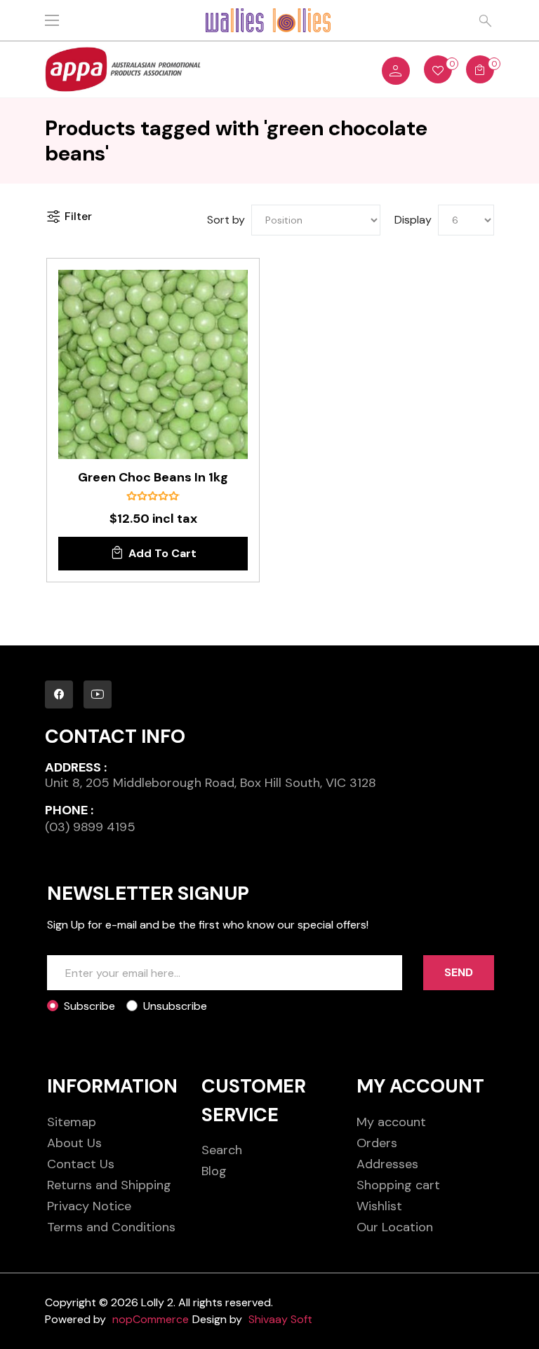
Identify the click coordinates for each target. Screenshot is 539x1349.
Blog (214, 1171)
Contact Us (80, 1164)
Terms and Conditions (111, 1227)
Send (458, 972)
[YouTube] (98, 694)
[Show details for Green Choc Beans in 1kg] (153, 364)
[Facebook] (59, 694)
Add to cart (162, 553)
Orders (377, 1143)
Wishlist (379, 1206)
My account (391, 1122)
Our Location (395, 1227)
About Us (74, 1143)
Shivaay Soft (280, 1319)
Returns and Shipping (109, 1185)
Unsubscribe (175, 1006)
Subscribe (89, 1006)
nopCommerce (150, 1319)
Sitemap (71, 1122)
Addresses (387, 1164)
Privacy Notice (89, 1206)
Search (221, 1150)
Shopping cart (398, 1185)
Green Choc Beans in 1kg (153, 478)
